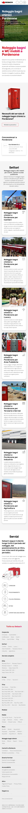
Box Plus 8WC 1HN (7, 703)
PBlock (20, 722)
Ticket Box (13, 687)
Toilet (21, 720)
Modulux (4, 668)
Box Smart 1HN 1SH (7, 698)
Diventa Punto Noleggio (8, 760)
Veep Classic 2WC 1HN (8, 670)
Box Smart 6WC (6, 694)
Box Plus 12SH (6, 705)
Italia (3, 743)
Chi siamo (4, 635)
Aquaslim (4, 734)
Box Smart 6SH (6, 696)
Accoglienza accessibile (8, 770)
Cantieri (4, 646)
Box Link (14, 705)
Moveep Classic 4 (6, 666)
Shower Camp (12, 722)
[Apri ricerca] (20, 2)
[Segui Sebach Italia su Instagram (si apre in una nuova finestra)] (6, 793)
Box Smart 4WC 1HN (7, 691)
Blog (17, 639)
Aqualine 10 (12, 734)
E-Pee (3, 680)
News (12, 637)
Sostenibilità (12, 635)
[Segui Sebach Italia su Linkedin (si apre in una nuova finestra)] (13, 793)
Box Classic (5, 687)
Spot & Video (10, 639)
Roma (3, 741)
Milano (9, 741)
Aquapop (4, 731)
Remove (9, 720)
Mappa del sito (6, 776)
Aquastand (17, 729)
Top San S (15, 680)
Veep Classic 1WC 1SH (8, 672)
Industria (4, 651)
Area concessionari (7, 799)
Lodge (3, 720)
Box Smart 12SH (16, 696)
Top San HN (17, 717)
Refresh (19, 731)
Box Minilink (22, 705)
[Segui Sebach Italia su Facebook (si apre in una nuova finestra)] (2, 793)
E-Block (16, 666)
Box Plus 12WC (18, 703)
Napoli (15, 741)
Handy (16, 720)
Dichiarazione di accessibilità (10, 774)
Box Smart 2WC (19, 691)
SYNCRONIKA (9, 808)
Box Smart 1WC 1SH (7, 700)
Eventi (17, 637)
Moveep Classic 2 (17, 663)
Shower (4, 722)
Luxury (15, 646)
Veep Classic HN (13, 668)
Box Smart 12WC (17, 694)
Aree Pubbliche (6, 649)
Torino (20, 741)
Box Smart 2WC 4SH (7, 689)
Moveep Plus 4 (6, 663)
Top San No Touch (7, 717)
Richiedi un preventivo (10, 125)
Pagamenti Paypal (7, 784)
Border (4, 729)
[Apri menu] (24, 2)
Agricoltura (12, 651)
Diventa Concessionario (8, 762)
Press (3, 639)
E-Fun (9, 680)
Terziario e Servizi (17, 649)
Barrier (10, 729)
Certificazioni (5, 637)
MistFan (20, 734)
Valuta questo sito (7, 772)
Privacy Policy (18, 784)
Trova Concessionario (16, 750)
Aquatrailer (12, 731)
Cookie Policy (5, 786)
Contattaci (5, 750)
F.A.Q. (17, 753)
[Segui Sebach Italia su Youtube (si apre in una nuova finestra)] (9, 793)
